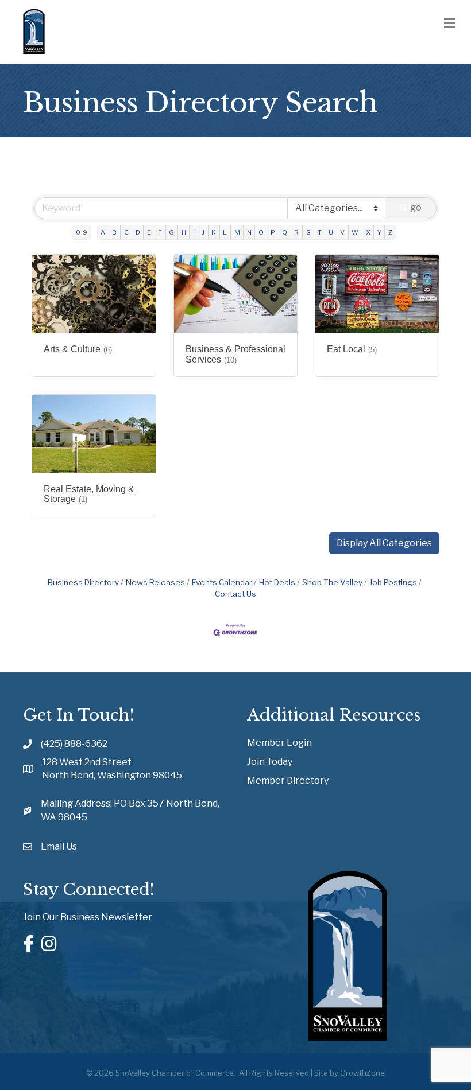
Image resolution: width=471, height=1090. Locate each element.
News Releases (155, 582)
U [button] (331, 232)
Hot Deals (277, 582)
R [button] (296, 232)
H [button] (184, 232)
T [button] (320, 232)
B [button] (114, 232)
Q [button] (284, 232)
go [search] (416, 207)
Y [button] (379, 232)
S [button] (308, 232)
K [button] (213, 232)
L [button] (225, 232)
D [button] (138, 232)
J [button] (203, 232)
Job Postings (393, 582)
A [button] (103, 232)
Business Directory (83, 582)
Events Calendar (222, 582)
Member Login (279, 742)
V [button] (342, 232)
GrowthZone (362, 1072)
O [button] (261, 232)
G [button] (171, 232)
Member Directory (288, 780)
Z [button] (390, 232)
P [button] (273, 232)
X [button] (368, 232)
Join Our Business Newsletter (87, 917)
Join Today (269, 761)
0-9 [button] (81, 232)
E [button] (149, 232)
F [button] (160, 232)
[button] (384, 543)
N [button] (249, 232)
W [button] (355, 232)
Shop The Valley (332, 582)
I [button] (194, 232)
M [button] (237, 232)
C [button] (126, 232)
